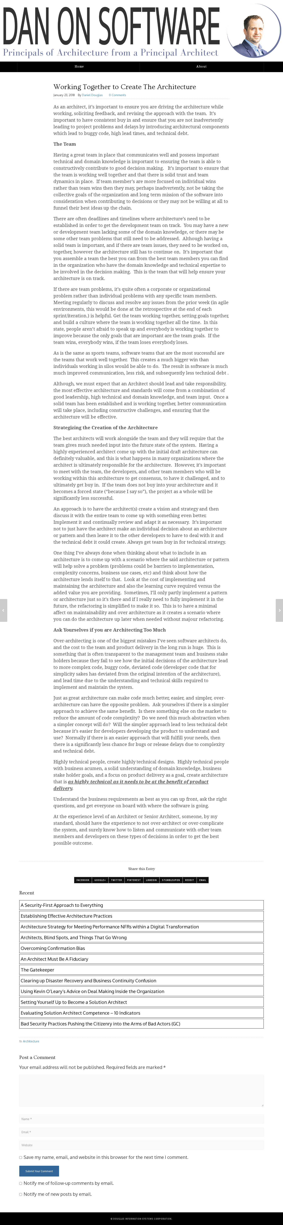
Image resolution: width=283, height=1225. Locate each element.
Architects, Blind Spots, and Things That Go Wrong (74, 937)
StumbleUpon (171, 880)
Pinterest (134, 880)
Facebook (83, 880)
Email (202, 880)
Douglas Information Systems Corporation (142, 1218)
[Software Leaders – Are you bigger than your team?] (279, 610)
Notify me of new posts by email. (58, 1194)
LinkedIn (151, 880)
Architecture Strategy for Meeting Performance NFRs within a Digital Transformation (110, 926)
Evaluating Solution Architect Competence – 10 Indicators (80, 1013)
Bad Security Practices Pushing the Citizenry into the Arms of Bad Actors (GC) (100, 1023)
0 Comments (117, 95)
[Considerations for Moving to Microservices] (3, 610)
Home (79, 66)
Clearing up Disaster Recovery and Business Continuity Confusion (88, 980)
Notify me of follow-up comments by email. (69, 1183)
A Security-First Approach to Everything (62, 905)
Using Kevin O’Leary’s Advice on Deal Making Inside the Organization (92, 991)
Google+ (100, 880)
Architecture (31, 1041)
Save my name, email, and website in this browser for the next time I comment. (106, 1157)
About (201, 66)
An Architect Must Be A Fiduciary (54, 959)
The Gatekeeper (37, 970)
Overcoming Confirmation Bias (53, 948)
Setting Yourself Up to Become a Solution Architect (74, 1002)
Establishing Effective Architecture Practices (66, 916)
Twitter (116, 880)
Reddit (189, 880)
